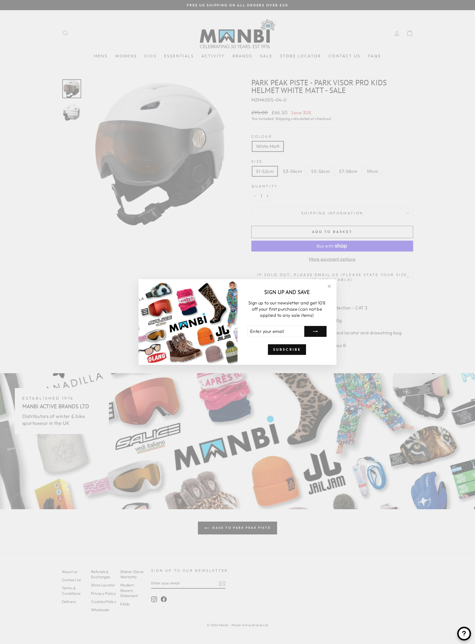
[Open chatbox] (464, 634)
